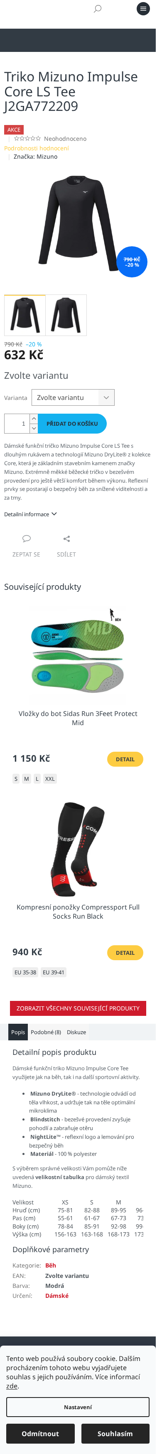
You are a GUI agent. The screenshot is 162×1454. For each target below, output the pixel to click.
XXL (50, 778)
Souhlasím (115, 1433)
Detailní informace (26, 514)
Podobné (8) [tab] (46, 1032)
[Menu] (143, 8)
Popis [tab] (18, 1032)
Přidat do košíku (72, 423)
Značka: (35, 156)
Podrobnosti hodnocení (36, 148)
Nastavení (78, 1407)
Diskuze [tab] (76, 1032)
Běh (50, 1265)
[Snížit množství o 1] (33, 428)
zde (11, 1385)
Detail (125, 759)
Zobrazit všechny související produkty (78, 1008)
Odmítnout (40, 1433)
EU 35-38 (25, 972)
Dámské (57, 1296)
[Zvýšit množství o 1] (33, 419)
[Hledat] (97, 8)
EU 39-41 (53, 972)
